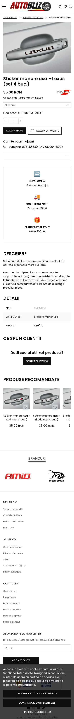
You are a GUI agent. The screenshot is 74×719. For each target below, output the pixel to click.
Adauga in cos (14, 130)
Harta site (8, 527)
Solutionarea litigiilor (14, 565)
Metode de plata (12, 615)
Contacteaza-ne (12, 547)
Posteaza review (37, 361)
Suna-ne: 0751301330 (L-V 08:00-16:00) (36, 147)
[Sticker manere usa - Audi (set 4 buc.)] (16, 398)
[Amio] (18, 483)
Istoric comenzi (11, 603)
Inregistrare (9, 597)
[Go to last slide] (10, 476)
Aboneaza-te (21, 660)
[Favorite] (65, 6)
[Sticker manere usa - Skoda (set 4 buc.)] (46, 398)
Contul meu (9, 591)
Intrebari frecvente (13, 553)
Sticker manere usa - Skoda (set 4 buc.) (46, 417)
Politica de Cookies (13, 521)
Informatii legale (12, 571)
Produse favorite (12, 609)
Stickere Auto (10, 17)
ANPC (6, 559)
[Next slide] (63, 407)
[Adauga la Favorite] (25, 407)
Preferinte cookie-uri (37, 712)
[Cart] (70, 6)
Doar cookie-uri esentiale (37, 703)
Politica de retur (11, 621)
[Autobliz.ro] (31, 6)
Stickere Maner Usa (33, 17)
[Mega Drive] (56, 483)
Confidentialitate (12, 515)
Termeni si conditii (13, 509)
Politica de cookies (42, 677)
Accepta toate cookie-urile (37, 693)
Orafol (38, 325)
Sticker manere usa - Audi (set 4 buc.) (16, 417)
